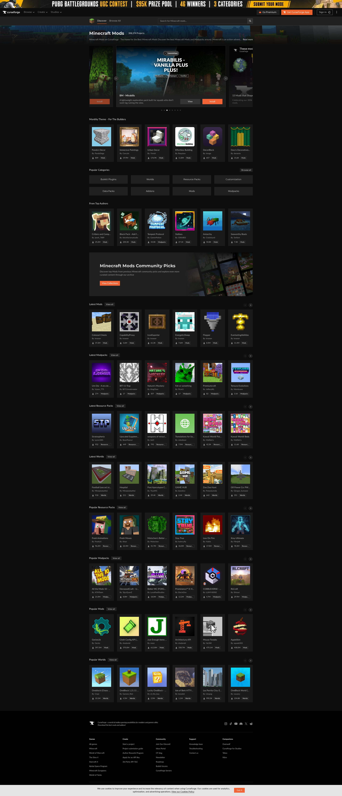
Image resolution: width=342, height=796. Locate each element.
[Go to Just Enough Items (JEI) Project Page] (157, 633)
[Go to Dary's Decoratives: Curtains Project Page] (240, 143)
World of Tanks (95, 775)
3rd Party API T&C (130, 762)
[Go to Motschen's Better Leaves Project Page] (157, 531)
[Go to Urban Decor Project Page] (157, 143)
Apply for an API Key (131, 757)
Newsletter (160, 757)
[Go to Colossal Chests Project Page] (101, 328)
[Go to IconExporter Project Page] (157, 328)
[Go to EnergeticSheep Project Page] (185, 328)
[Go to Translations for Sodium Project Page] (185, 429)
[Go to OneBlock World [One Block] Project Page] (240, 683)
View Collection (204, 101)
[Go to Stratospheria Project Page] (101, 429)
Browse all (246, 170)
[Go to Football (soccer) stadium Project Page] (101, 480)
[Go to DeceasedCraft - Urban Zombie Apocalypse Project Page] (129, 582)
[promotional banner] (171, 4)
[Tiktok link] (230, 723)
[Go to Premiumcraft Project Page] (212, 379)
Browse (28, 12)
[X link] (246, 723)
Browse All (115, 21)
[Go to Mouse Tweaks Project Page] (212, 633)
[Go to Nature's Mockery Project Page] (157, 379)
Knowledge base (196, 744)
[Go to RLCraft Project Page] (240, 582)
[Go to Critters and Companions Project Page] (101, 227)
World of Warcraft (96, 753)
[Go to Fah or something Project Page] (185, 379)
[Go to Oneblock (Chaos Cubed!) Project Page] (101, 683)
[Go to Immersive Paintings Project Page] (129, 143)
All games (93, 744)
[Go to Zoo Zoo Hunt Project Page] (212, 480)
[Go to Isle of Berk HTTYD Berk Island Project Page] (185, 683)
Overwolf (226, 744)
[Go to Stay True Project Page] (185, 531)
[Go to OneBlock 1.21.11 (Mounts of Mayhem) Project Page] (129, 683)
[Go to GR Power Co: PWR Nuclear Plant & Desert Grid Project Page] (240, 480)
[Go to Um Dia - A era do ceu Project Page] (101, 379)
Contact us (193, 753)
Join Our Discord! (163, 744)
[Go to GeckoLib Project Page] (101, 633)
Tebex (225, 753)
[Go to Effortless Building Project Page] (185, 143)
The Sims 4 (93, 757)
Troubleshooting (196, 749)
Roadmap (160, 762)
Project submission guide (133, 749)
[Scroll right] (250, 305)
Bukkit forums (162, 766)
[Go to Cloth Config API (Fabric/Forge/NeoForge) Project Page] (129, 633)
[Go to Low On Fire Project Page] (212, 531)
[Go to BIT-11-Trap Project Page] (129, 379)
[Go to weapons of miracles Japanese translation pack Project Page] (157, 429)
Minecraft (93, 749)
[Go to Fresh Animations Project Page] (101, 531)
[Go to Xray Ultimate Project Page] (240, 531)
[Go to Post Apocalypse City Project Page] (157, 480)
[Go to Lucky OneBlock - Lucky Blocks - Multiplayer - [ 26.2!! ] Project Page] (157, 683)
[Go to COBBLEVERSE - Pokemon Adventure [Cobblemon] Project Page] (212, 582)
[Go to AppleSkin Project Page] (240, 633)
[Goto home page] (12, 12)
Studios (55, 12)
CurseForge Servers (164, 771)
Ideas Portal (161, 749)
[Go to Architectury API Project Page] (185, 633)
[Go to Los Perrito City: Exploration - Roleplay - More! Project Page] (212, 683)
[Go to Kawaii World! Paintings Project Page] (212, 429)
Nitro (225, 757)
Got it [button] (239, 790)
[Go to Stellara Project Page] (185, 227)
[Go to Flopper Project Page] (212, 328)
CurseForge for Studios (232, 749)
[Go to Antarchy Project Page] (212, 227)
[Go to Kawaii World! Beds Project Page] (240, 429)
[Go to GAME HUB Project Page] (185, 480)
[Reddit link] (251, 723)
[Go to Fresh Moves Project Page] (129, 531)
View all (109, 304)
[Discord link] (241, 723)
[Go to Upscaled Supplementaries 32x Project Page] (129, 429)
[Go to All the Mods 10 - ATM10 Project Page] (101, 582)
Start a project (128, 744)
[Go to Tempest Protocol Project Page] (157, 227)
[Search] (250, 21)
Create (41, 12)
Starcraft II (93, 762)
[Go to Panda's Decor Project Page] (101, 143)
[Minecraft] (92, 21)
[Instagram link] (225, 723)
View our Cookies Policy (182, 792)
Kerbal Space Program (98, 766)
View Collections (110, 283)
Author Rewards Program (133, 753)
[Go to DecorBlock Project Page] (212, 143)
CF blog (159, 753)
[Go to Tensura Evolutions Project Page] (240, 379)
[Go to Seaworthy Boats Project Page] (240, 227)
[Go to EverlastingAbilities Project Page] (240, 328)
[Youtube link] (236, 723)
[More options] (336, 12)
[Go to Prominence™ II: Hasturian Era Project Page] (185, 582)
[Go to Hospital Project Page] (129, 480)
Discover (102, 21)
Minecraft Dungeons (97, 771)
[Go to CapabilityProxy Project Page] (129, 328)
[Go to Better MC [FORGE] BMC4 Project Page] (157, 582)
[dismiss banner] (337, 4)
